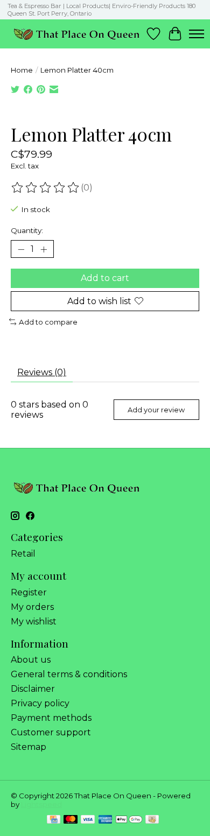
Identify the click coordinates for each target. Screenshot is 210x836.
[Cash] (152, 820)
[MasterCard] (71, 820)
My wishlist (34, 621)
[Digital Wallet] (129, 820)
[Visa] (88, 820)
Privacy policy (40, 703)
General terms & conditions (69, 674)
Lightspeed (41, 804)
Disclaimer (33, 689)
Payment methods (51, 718)
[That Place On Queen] (77, 34)
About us (31, 660)
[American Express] (106, 820)
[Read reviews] (46, 187)
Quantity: (27, 230)
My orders (32, 607)
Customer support (51, 732)
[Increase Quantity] (44, 249)
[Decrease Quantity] (21, 249)
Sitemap (28, 747)
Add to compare (48, 322)
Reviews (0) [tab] (41, 372)
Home (22, 70)
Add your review (156, 410)
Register (29, 592)
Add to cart (105, 278)
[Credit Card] (53, 820)
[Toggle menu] (196, 34)
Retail (23, 554)
